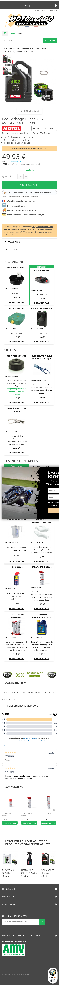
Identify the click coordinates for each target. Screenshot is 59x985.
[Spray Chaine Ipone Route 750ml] (49, 802)
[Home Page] (3, 48)
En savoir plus (12, 242)
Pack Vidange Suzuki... (9, 871)
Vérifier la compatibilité (45, 128)
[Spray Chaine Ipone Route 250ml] (29, 802)
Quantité (6, 176)
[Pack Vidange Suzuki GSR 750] (10, 859)
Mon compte (9, 904)
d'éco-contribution (16, 161)
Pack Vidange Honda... (47, 871)
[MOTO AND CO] (30, 20)
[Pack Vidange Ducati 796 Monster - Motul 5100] (7, 59)
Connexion (53, 10)
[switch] (52, 980)
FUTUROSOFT (25, 974)
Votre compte (40, 10)
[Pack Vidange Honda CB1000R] (49, 859)
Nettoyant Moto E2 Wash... (29, 871)
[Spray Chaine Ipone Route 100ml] (10, 802)
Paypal (37, 164)
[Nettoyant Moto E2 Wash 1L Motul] (29, 859)
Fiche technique (13, 249)
